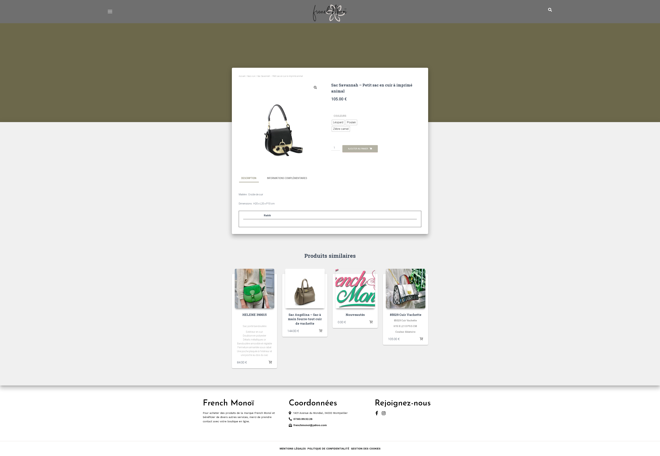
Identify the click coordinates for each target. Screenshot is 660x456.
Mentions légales (293, 448)
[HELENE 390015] (254, 288)
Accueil (242, 76)
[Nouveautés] (355, 288)
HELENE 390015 (254, 315)
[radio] (338, 122)
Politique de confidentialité (328, 448)
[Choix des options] (270, 362)
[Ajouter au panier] (320, 331)
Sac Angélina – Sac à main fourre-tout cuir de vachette (305, 319)
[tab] (251, 178)
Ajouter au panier (358, 149)
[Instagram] (384, 413)
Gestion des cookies (366, 448)
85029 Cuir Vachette (405, 315)
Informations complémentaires (287, 178)
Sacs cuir (251, 76)
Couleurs (340, 116)
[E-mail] (245, 226)
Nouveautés (355, 315)
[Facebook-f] (377, 413)
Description (248, 178)
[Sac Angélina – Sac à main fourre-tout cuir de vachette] (305, 288)
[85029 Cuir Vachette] (405, 288)
